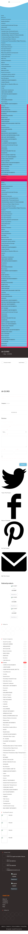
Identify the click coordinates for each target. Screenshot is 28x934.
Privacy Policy (24, 926)
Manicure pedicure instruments (9, 52)
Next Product (21, 362)
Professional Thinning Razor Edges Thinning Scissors (14, 752)
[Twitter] (4, 629)
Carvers (3, 105)
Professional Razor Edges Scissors (10, 37)
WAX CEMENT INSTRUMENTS (9, 103)
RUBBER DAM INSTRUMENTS (9, 111)
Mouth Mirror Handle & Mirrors (9, 84)
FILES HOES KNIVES (6, 129)
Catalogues (3, 176)
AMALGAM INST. (5, 119)
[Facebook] (8, 629)
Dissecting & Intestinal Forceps (9, 25)
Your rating (4, 429)
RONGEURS (4, 153)
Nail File (3, 58)
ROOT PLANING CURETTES (8, 155)
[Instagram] (13, 629)
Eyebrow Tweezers (6, 45)
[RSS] (13, 633)
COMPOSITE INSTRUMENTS (8, 80)
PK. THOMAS (4, 141)
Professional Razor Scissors (8, 39)
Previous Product (7, 362)
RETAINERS (4, 149)
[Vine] (4, 633)
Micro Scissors (5, 168)
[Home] (1, 354)
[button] (14, 180)
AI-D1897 (14, 590)
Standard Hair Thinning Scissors (10, 33)
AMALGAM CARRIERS (7, 92)
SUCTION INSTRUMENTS (8, 172)
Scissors (3, 23)
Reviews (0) (14, 412)
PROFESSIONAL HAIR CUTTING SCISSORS (12, 35)
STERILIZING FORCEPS (7, 159)
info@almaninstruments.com (13, 870)
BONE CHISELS (5, 107)
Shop (4, 906)
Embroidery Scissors (6, 46)
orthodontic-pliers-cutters (8, 74)
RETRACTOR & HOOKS (7, 115)
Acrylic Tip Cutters (6, 54)
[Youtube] (8, 633)
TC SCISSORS (4, 174)
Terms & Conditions (16, 926)
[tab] (14, 412)
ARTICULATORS (5, 160)
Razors (3, 62)
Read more (14, 594)
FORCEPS (3, 131)
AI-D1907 (14, 613)
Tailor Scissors (5, 64)
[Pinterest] (17, 629)
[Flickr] (22, 629)
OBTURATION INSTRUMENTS (9, 94)
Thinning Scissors (6, 66)
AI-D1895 (14, 601)
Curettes (3, 125)
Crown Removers (5, 109)
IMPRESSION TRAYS (6, 164)
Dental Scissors (5, 127)
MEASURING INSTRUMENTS (9, 139)
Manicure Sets (5, 70)
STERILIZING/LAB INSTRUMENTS (10, 162)
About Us (3, 17)
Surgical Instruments (6, 19)
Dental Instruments (5, 72)
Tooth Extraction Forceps (7, 76)
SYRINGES (4, 113)
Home (2, 15)
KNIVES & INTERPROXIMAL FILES (10, 135)
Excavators (4, 96)
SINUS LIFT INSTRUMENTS (8, 157)
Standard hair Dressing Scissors (9, 31)
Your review (4, 434)
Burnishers (4, 101)
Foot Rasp (3, 68)
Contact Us (3, 178)
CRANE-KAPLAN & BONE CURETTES (10, 123)
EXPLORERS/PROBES (6, 100)
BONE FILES (4, 117)
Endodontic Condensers (7, 90)
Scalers (3, 86)
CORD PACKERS (5, 121)
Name (3, 449)
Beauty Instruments (6, 29)
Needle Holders (5, 21)
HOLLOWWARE (5, 166)
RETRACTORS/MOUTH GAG (8, 151)
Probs (2, 88)
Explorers (3, 98)
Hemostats (4, 27)
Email (16, 449)
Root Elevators (5, 78)
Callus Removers (5, 56)
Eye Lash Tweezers (6, 48)
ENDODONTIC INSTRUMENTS (9, 133)
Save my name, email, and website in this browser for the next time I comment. (13, 459)
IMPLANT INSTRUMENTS (8, 137)
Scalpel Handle (5, 82)
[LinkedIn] (16, 914)
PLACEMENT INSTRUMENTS (9, 143)
